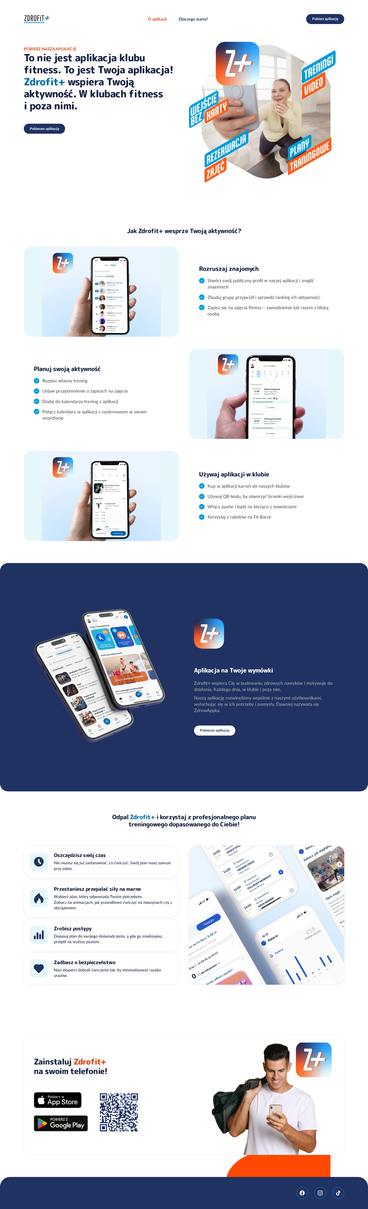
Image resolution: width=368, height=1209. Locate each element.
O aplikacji (157, 19)
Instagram (320, 1193)
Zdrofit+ (37, 19)
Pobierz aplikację (325, 19)
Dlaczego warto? (193, 19)
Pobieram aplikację (44, 129)
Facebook (302, 1193)
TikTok (338, 1193)
